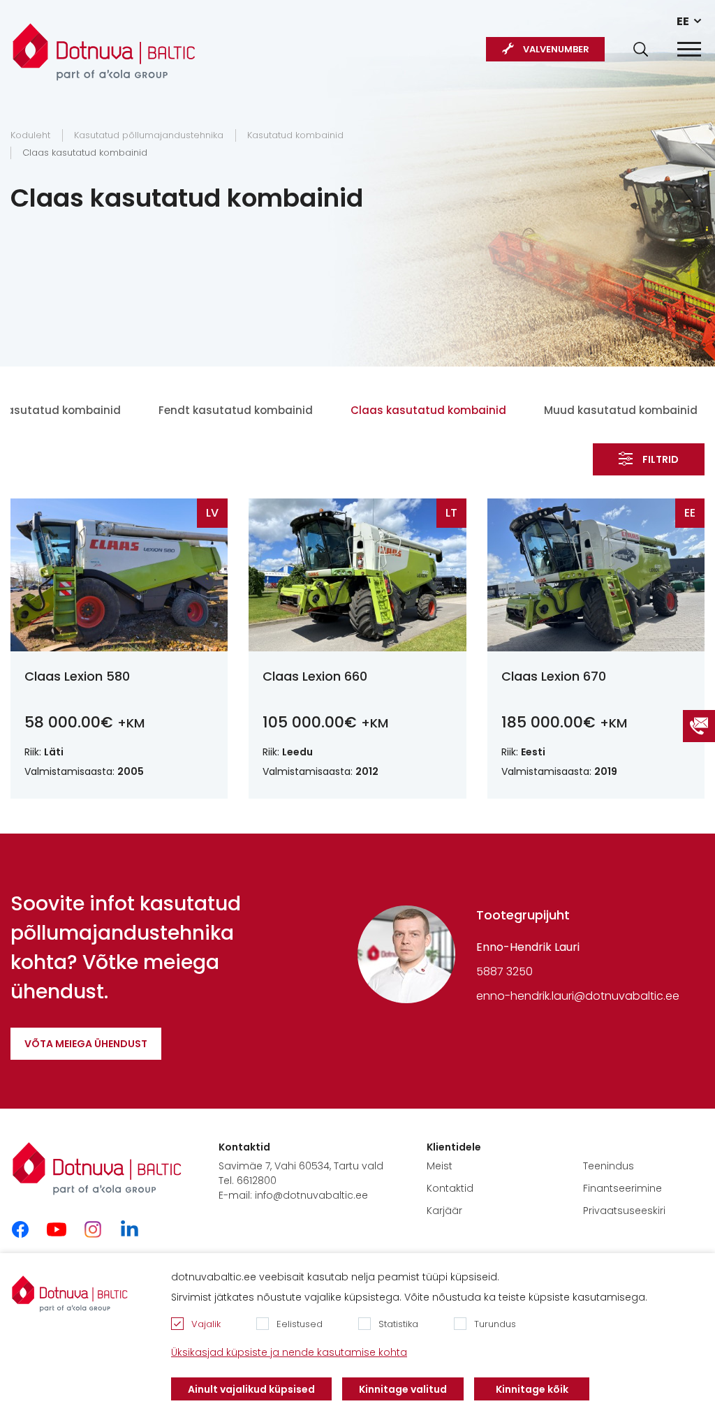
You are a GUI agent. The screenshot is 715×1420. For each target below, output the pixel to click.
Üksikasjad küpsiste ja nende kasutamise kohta (289, 1352)
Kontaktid (450, 1188)
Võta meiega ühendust (85, 1044)
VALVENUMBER (556, 49)
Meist (439, 1166)
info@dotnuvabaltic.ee (311, 1195)
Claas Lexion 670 (553, 676)
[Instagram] (93, 1229)
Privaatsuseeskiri (624, 1211)
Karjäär (444, 1211)
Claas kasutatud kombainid (84, 152)
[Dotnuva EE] (104, 44)
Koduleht (30, 135)
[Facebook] (20, 1229)
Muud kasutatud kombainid (621, 410)
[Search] (641, 49)
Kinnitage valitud (403, 1389)
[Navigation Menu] (689, 49)
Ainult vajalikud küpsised (251, 1389)
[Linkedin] (129, 1229)
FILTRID (660, 459)
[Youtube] (56, 1229)
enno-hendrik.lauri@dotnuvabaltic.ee (577, 996)
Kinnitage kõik (532, 1389)
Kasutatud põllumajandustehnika (148, 135)
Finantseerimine (622, 1188)
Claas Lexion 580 (77, 676)
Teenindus (608, 1166)
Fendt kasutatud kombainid (236, 410)
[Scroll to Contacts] (699, 726)
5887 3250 (504, 971)
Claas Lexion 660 (315, 676)
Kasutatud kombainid (295, 135)
